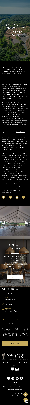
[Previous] (3, 222)
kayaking (11, 183)
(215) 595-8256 (8, 305)
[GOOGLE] (21, 378)
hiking (4, 183)
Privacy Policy (8, 338)
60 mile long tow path (19, 181)
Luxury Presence (15, 389)
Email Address (7, 323)
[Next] (26, 222)
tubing (17, 183)
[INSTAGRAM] (12, 378)
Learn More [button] (15, 277)
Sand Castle (20, 132)
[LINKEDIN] (17, 378)
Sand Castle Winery (18, 104)
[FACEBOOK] (8, 378)
